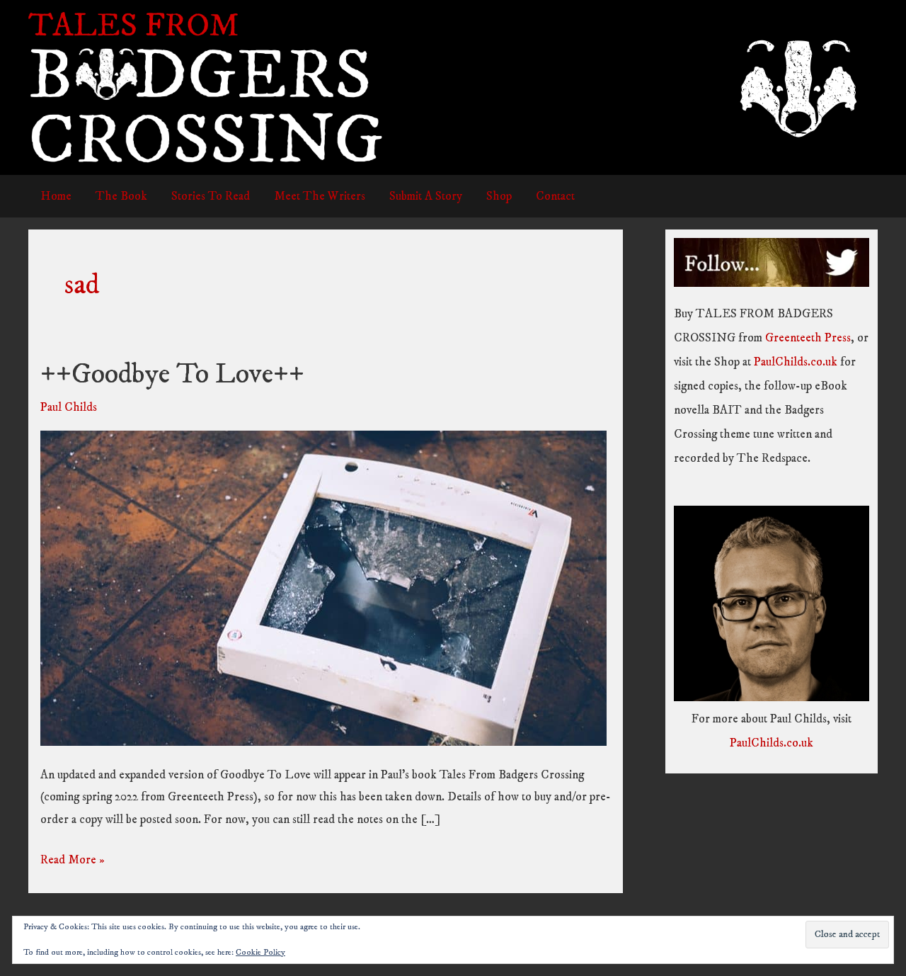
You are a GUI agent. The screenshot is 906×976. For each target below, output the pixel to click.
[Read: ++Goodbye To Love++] (323, 588)
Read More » (72, 861)
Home (55, 196)
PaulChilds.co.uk (795, 362)
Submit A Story (425, 196)
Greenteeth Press (808, 338)
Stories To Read (210, 196)
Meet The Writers (319, 196)
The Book (121, 196)
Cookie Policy (260, 952)
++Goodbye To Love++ (172, 374)
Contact (555, 196)
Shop (499, 196)
